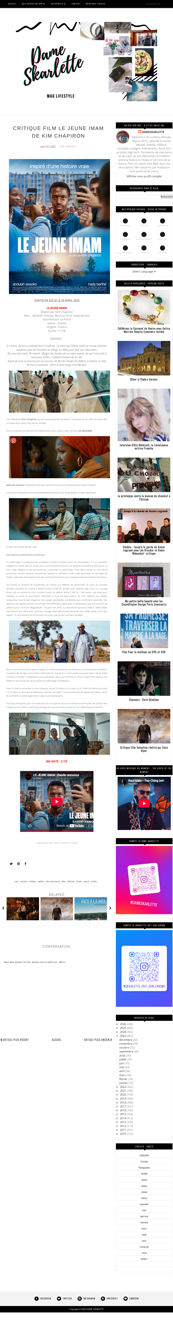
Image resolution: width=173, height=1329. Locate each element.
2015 (123, 1114)
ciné (17, 881)
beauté (144, 1186)
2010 (123, 1134)
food (144, 1210)
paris (144, 1240)
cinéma (24, 881)
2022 (123, 1087)
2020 (123, 1094)
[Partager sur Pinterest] (17, 864)
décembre (126, 1040)
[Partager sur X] (9, 864)
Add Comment (68, 146)
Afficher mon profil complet (144, 176)
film (63, 881)
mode (144, 1234)
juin (122, 1063)
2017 (123, 1106)
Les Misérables (85, 430)
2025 (123, 1028)
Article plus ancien (97, 1040)
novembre (126, 1044)
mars (123, 1075)
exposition (144, 1204)
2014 (123, 1118)
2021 (123, 1091)
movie (87, 881)
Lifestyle (71, 881)
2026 (123, 1024)
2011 (123, 1130)
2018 (123, 1102)
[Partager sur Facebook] (24, 864)
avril (122, 1071)
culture (41, 881)
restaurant (144, 1246)
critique (33, 881)
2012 (123, 1126)
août (122, 1055)
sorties (94, 881)
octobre (124, 1047)
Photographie (144, 1167)
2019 (123, 1098)
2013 (123, 1122)
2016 (123, 1110)
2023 (123, 1036)
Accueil (56, 1040)
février (123, 1079)
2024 (123, 1032)
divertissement (53, 881)
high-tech (144, 1216)
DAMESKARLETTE (153, 132)
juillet (123, 1059)
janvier (124, 1083)
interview (144, 1222)
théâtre (144, 1259)
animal (144, 1179)
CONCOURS (144, 1155)
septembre (126, 1051)
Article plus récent (16, 1040)
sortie (144, 1252)
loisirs (79, 881)
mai (122, 1067)
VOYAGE (144, 1173)
